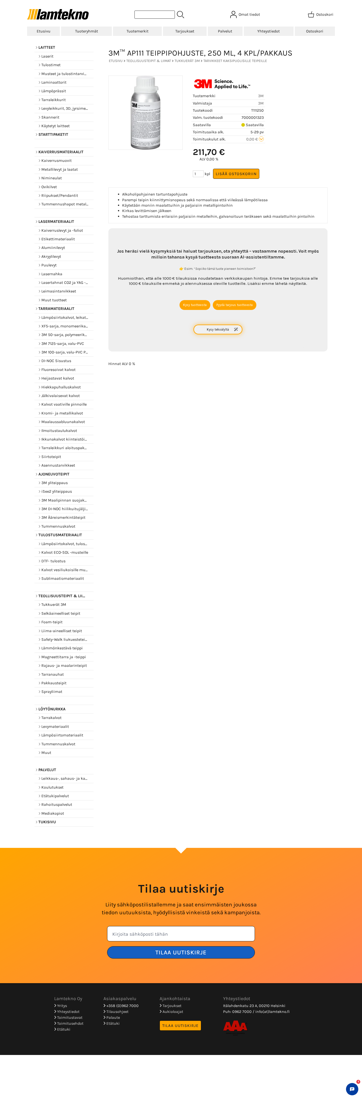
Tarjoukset (184, 31)
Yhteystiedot (268, 31)
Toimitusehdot (69, 1023)
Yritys (61, 1005)
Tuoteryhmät (86, 31)
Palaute (112, 1017)
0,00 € (252, 139)
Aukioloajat (172, 1011)
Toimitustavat (69, 1017)
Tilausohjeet (117, 1011)
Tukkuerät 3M (187, 61)
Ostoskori (314, 31)
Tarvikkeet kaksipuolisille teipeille (235, 61)
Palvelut (225, 31)
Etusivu (43, 31)
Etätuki (63, 1029)
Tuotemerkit (137, 31)
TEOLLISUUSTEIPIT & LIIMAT (148, 61)
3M (261, 95)
